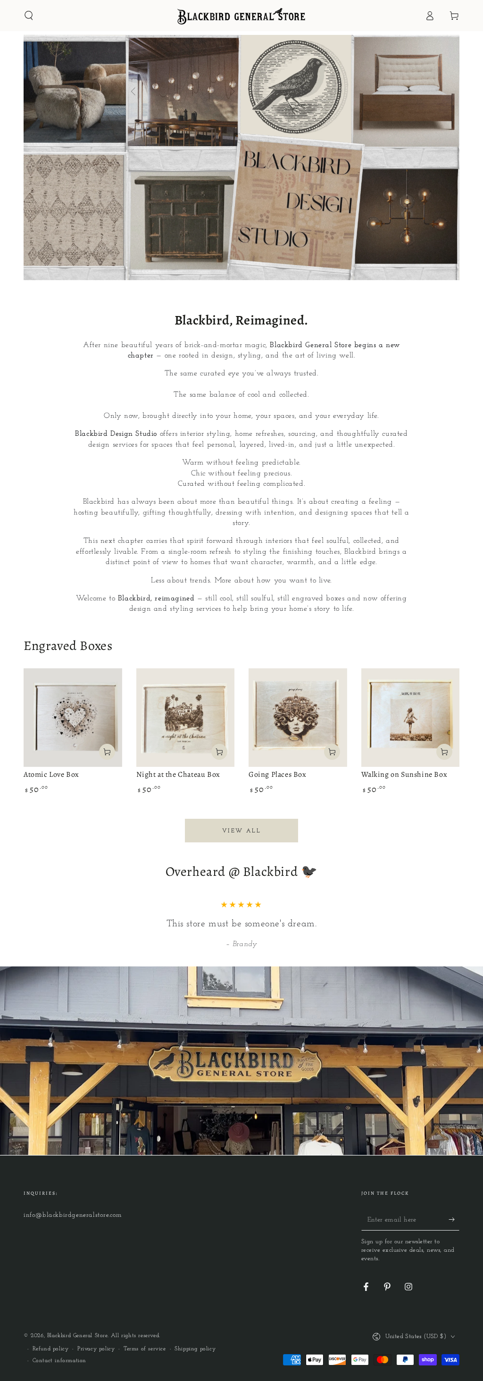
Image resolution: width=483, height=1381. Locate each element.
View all (241, 831)
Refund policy (51, 1349)
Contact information (59, 1361)
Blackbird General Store (77, 1336)
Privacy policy (96, 1349)
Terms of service (145, 1349)
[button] (29, 15)
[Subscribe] (454, 1219)
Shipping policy (195, 1349)
